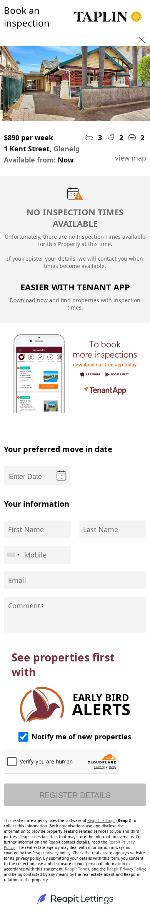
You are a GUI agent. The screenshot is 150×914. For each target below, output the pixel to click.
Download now (29, 300)
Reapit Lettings (101, 820)
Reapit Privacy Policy (126, 869)
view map (130, 157)
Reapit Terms (77, 869)
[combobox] (13, 554)
